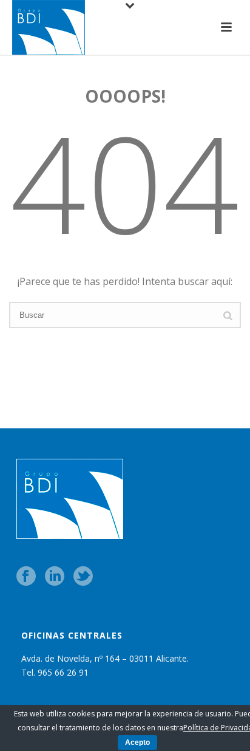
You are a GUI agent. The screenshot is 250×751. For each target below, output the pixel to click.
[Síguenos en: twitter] (83, 577)
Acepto (137, 742)
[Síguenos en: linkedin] (54, 577)
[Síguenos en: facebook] (26, 577)
